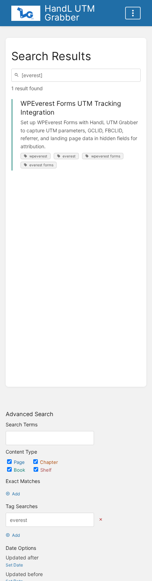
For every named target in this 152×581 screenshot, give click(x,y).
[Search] (17, 75)
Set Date (14, 565)
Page (20, 462)
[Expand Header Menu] (133, 13)
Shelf (46, 470)
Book (20, 470)
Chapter (49, 462)
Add (16, 493)
